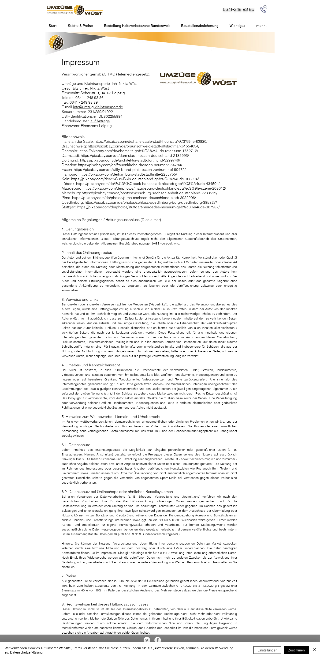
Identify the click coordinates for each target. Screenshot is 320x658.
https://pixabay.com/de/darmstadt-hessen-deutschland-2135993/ (135, 155)
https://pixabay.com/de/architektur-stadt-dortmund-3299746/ (130, 160)
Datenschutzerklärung (26, 652)
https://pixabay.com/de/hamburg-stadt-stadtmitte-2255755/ (128, 174)
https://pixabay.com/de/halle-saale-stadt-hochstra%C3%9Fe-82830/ (151, 141)
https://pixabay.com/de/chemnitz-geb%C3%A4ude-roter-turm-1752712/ (138, 150)
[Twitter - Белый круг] (147, 640)
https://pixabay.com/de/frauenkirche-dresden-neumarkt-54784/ (130, 164)
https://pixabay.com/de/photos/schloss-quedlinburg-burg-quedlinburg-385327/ (151, 202)
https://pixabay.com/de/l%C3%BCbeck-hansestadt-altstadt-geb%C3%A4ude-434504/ (148, 183)
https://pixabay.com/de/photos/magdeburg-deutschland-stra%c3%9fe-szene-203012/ (154, 188)
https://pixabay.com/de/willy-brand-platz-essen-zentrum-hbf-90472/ (130, 169)
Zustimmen (296, 650)
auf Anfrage (100, 121)
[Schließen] (314, 650)
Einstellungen (267, 650)
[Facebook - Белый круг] (157, 640)
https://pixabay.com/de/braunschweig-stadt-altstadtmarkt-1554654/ (143, 146)
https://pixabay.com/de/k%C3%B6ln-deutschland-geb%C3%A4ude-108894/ (135, 179)
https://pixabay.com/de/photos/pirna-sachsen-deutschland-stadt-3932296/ (134, 197)
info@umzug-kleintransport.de (98, 107)
